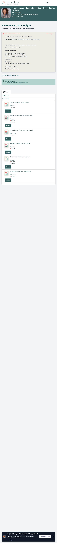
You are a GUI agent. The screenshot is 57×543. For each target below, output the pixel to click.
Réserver (8, 111)
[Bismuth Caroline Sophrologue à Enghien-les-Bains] (6, 13)
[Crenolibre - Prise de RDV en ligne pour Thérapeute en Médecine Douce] (19, 3)
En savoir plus (50, 33)
